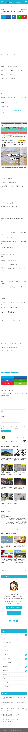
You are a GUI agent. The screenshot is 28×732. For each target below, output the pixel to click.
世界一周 (4, 634)
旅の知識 (4, 666)
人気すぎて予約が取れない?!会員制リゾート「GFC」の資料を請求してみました (12, 714)
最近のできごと (5, 372)
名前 (2, 411)
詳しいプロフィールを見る (14, 607)
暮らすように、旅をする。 (13, 730)
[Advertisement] (14, 34)
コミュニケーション (14, 372)
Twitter (8, 529)
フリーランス (5, 650)
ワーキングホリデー (7, 642)
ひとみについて (6, 658)
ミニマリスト (5, 686)
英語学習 (4, 646)
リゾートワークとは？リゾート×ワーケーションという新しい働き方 (13, 720)
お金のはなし (5, 674)
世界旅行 (4, 654)
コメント (3, 398)
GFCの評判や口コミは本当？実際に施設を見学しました (13, 703)
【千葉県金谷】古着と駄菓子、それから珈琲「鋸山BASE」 (13, 697)
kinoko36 (8, 516)
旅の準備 (4, 670)
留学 (3, 678)
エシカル (4, 638)
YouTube (20, 529)
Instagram (14, 529)
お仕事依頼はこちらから (14, 613)
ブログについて (6, 662)
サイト (2, 421)
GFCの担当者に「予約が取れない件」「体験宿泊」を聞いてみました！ (12, 709)
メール (3, 416)
